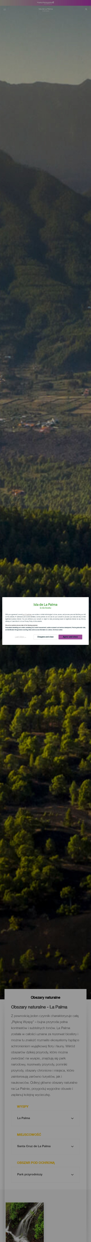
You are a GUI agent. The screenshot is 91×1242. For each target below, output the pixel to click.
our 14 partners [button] (27, 614)
